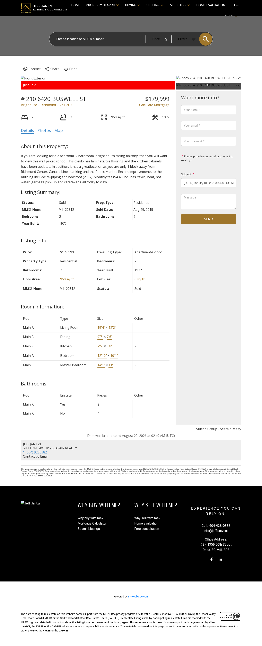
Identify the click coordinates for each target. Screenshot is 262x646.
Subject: (186, 174)
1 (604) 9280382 (35, 452)
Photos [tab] (44, 130)
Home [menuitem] (75, 5)
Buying (130, 5)
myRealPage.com (138, 596)
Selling (153, 5)
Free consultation (146, 529)
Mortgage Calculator (92, 523)
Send (208, 219)
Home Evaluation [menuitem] (210, 5)
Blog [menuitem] (234, 5)
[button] (211, 559)
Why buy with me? (90, 518)
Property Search (100, 5)
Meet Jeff (178, 5)
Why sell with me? (147, 518)
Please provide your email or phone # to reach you (207, 158)
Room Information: (42, 306)
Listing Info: (34, 240)
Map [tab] (58, 130)
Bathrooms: (34, 383)
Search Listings (89, 529)
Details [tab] (27, 130)
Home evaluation (146, 523)
